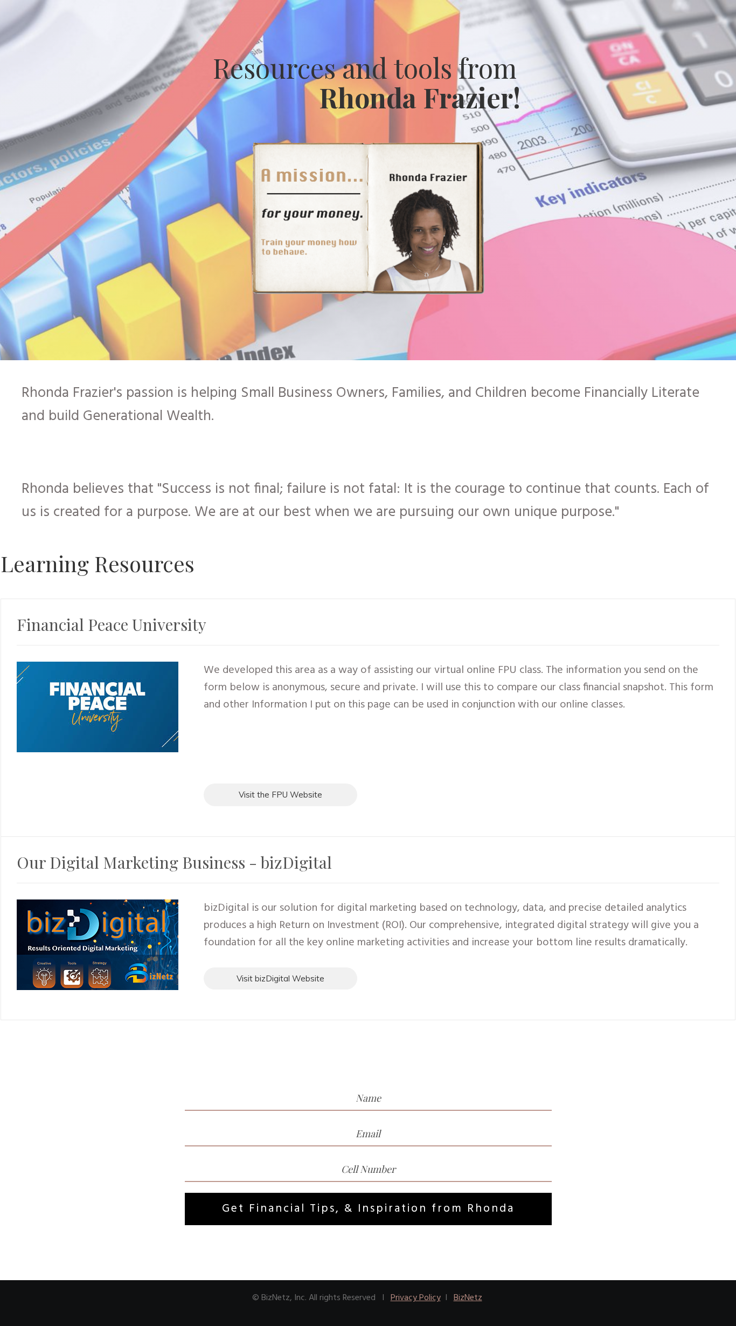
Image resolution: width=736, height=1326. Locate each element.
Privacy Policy (416, 1298)
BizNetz (468, 1298)
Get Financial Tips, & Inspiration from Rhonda (368, 1209)
